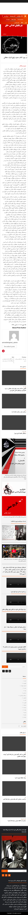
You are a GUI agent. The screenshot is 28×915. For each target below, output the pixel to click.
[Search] (2, 16)
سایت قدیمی (16, 22)
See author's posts (9, 346)
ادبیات (25, 681)
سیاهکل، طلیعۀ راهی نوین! (20, 433)
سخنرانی (25, 431)
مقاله (23, 386)
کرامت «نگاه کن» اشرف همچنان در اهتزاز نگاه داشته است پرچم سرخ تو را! (8, 360)
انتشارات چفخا (23, 685)
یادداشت (24, 717)
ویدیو (25, 712)
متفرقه (25, 386)
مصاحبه (25, 707)
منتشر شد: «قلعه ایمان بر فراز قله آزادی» (17, 821)
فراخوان (25, 698)
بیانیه (25, 688)
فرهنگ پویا (6, 16)
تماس (26, 22)
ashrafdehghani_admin (10, 343)
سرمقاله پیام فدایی (23, 695)
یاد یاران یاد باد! (20, 19)
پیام (25, 690)
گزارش (25, 702)
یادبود (25, 715)
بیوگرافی (19, 16)
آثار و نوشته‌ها (12, 16)
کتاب (25, 700)
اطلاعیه (25, 683)
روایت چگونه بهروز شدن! (20, 778)
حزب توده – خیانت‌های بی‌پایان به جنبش (20, 359)
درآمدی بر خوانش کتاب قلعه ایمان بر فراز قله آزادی (14, 799)
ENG (22, 22)
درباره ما (8, 19)
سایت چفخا (14, 19)
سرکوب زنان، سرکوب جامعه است (19, 412)
